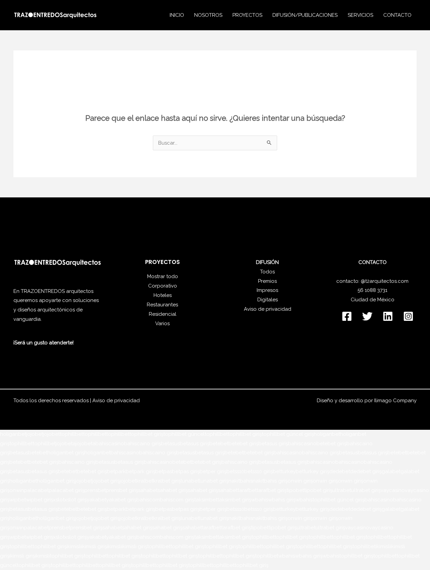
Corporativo (162, 286)
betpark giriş (140, 471)
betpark (116, 471)
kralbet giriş (167, 481)
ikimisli (74, 546)
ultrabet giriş (366, 490)
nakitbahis (240, 481)
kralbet (144, 481)
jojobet (34, 434)
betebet (218, 444)
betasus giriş (194, 444)
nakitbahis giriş (270, 481)
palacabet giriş (66, 490)
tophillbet (71, 434)
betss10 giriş (258, 471)
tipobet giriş (318, 490)
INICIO (177, 15)
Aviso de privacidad (267, 309)
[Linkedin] (388, 316)
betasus (170, 444)
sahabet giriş (173, 490)
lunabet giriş (213, 481)
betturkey (284, 471)
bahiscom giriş (177, 500)
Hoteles (163, 295)
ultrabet (341, 490)
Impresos (267, 290)
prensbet (95, 490)
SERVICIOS (360, 15)
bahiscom (148, 500)
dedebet (339, 471)
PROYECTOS (247, 15)
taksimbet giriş (234, 500)
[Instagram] (408, 316)
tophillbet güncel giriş (288, 434)
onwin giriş (300, 481)
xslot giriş (75, 500)
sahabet (148, 490)
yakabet (96, 500)
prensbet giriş (122, 490)
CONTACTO (397, 15)
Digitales (267, 300)
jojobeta (66, 444)
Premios (267, 281)
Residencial (162, 314)
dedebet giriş (366, 471)
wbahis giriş (282, 500)
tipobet (295, 490)
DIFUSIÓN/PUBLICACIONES (305, 15)
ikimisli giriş (94, 546)
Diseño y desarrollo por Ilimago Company (367, 400)
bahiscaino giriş (142, 444)
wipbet (17, 500)
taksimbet (205, 500)
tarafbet (247, 490)
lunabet (190, 481)
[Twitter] (367, 316)
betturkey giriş (312, 471)
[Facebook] (347, 316)
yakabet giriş (121, 500)
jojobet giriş (106, 481)
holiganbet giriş (65, 453)
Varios (162, 323)
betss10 (235, 471)
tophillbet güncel (184, 434)
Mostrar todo (162, 276)
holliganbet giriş (56, 481)
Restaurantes (162, 305)
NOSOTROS (208, 15)
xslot (58, 500)
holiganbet (13, 434)
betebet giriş (243, 444)
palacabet (36, 490)
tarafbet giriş (272, 490)
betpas (163, 471)
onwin (16, 490)
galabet (391, 471)
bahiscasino (109, 444)
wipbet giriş (39, 500)
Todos (267, 272)
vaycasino (393, 490)
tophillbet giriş (146, 434)
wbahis (259, 500)
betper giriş (213, 471)
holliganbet (23, 481)
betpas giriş (186, 471)
